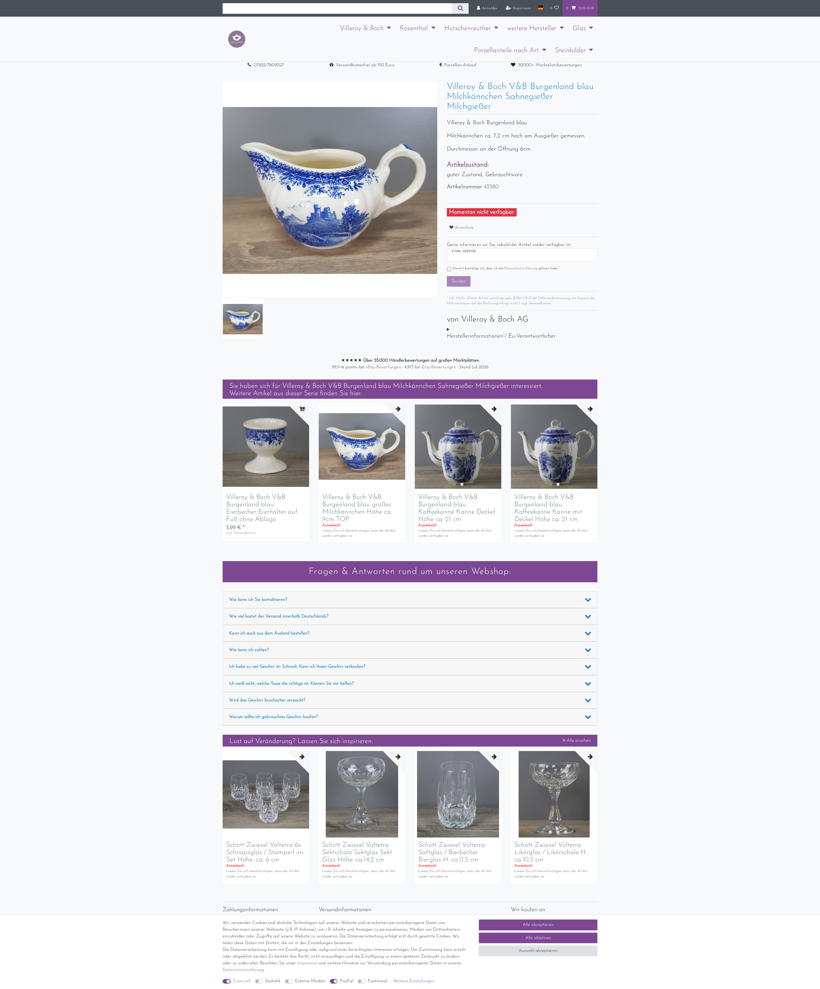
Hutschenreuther (467, 28)
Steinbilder (570, 50)
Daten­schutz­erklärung (243, 970)
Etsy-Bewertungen (439, 367)
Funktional (377, 981)
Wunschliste (463, 228)
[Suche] (460, 8)
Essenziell (241, 981)
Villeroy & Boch (362, 28)
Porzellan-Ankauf (460, 65)
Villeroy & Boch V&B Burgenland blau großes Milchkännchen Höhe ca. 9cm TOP (357, 508)
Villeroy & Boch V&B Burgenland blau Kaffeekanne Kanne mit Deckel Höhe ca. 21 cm (548, 508)
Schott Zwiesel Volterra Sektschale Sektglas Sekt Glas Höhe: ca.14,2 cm (357, 852)
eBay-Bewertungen (384, 367)
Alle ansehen (578, 740)
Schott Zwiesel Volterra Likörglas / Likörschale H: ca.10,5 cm (550, 852)
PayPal (346, 981)
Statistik (272, 981)
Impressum (307, 963)
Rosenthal (414, 28)
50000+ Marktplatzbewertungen (550, 65)
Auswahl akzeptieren (538, 950)
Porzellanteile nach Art (506, 50)
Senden (459, 281)
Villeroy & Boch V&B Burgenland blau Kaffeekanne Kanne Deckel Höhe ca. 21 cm (456, 508)
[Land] (540, 8)
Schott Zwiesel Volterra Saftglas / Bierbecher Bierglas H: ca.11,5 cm (451, 852)
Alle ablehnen (538, 938)
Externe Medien (310, 981)
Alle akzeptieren (538, 924)
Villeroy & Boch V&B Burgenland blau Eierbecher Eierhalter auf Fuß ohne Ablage (262, 508)
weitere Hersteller (531, 28)
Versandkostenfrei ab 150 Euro (365, 65)
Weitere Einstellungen (413, 981)
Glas (579, 28)
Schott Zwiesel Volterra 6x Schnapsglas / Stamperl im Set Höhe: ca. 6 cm (264, 852)
